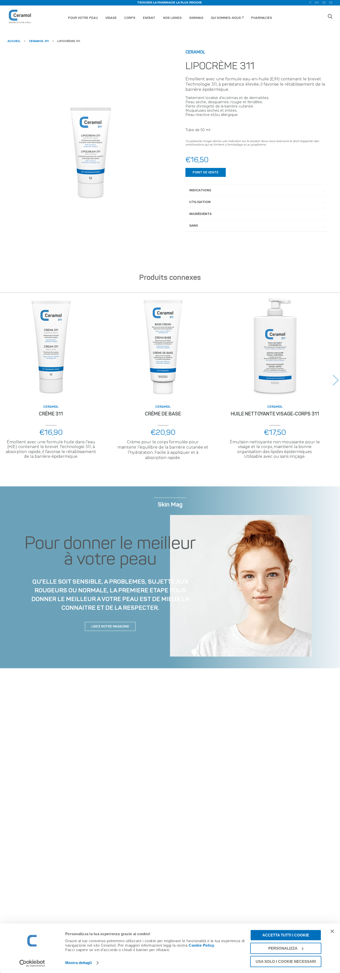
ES (331, 2)
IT (310, 2)
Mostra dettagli (78, 963)
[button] (335, 380)
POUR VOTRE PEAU (83, 18)
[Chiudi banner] (332, 931)
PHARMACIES (261, 18)
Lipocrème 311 (68, 41)
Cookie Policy (201, 945)
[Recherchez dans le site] (330, 16)
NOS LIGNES (172, 18)
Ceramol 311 (39, 41)
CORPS (129, 18)
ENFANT (149, 18)
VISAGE (111, 18)
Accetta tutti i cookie (285, 935)
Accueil (13, 41)
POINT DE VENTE (206, 172)
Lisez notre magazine (110, 626)
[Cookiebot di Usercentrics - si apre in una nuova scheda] (32, 963)
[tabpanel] (90, 128)
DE (324, 2)
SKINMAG (196, 18)
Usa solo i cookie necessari (286, 961)
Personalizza (282, 948)
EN (317, 2)
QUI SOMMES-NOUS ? (227, 18)
